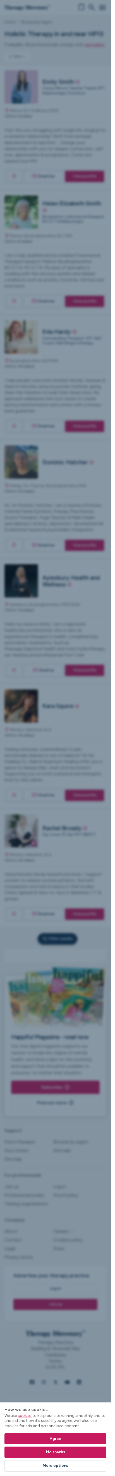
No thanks (55, 1452)
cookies (25, 1415)
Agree (55, 1438)
